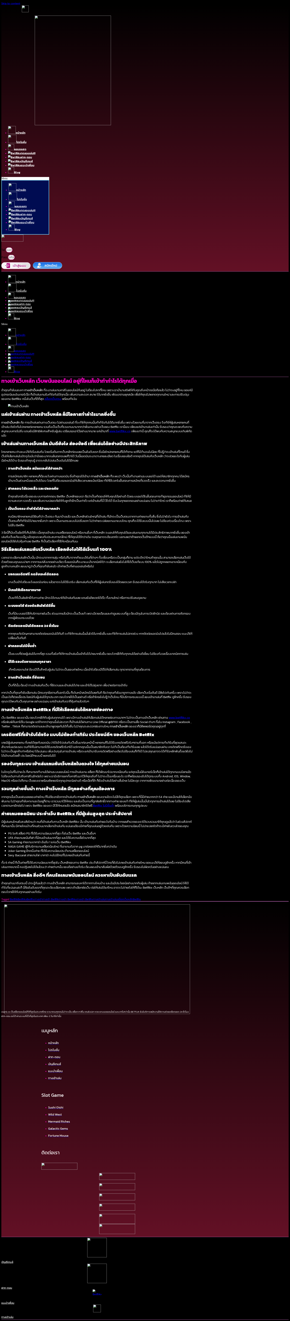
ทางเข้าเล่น (99, 899)
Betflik (14, 899)
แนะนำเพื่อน (7, 1303)
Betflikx (22, 899)
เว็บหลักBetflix (132, 899)
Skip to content (10, 3)
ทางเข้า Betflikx (68, 899)
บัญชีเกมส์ (7, 1262)
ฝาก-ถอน (6, 1288)
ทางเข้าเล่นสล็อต (114, 899)
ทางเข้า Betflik (50, 899)
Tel (3, 250)
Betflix (31, 899)
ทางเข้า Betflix (85, 899)
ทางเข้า (38, 899)
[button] (25, 178)
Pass (4, 257)
